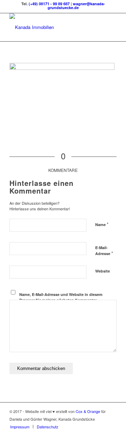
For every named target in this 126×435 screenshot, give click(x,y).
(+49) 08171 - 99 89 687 (49, 3)
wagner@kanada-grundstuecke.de (76, 5)
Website (102, 271)
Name (101, 224)
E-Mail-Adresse (104, 251)
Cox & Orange (88, 411)
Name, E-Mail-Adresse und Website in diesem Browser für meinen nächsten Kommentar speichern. (61, 300)
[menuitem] (20, 426)
